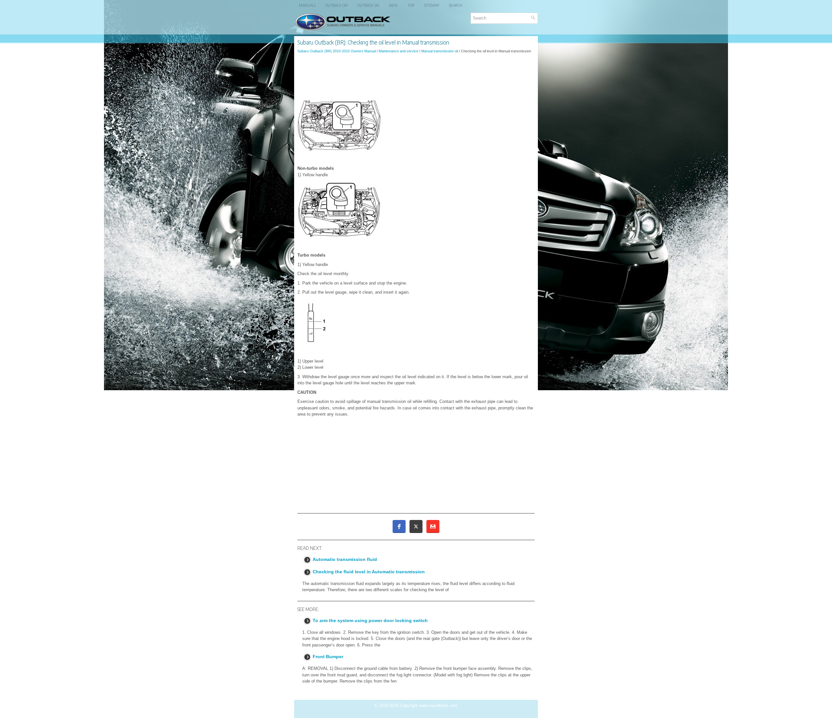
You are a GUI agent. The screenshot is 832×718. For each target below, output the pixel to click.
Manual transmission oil (439, 51)
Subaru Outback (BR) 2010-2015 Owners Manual (336, 51)
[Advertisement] (416, 76)
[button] (399, 526)
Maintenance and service (398, 51)
